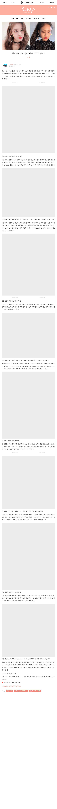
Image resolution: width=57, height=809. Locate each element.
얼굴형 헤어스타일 (35, 691)
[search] (49, 7)
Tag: (4, 691)
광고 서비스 (42, 2)
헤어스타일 (23, 691)
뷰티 (17, 18)
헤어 (28, 57)
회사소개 (4, 2)
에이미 (11, 65)
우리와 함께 (52, 2)
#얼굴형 (9, 691)
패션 (22, 18)
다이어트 (43, 18)
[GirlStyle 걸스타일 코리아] (28, 10)
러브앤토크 (36, 18)
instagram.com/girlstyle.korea (11, 686)
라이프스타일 (28, 18)
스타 (13, 18)
